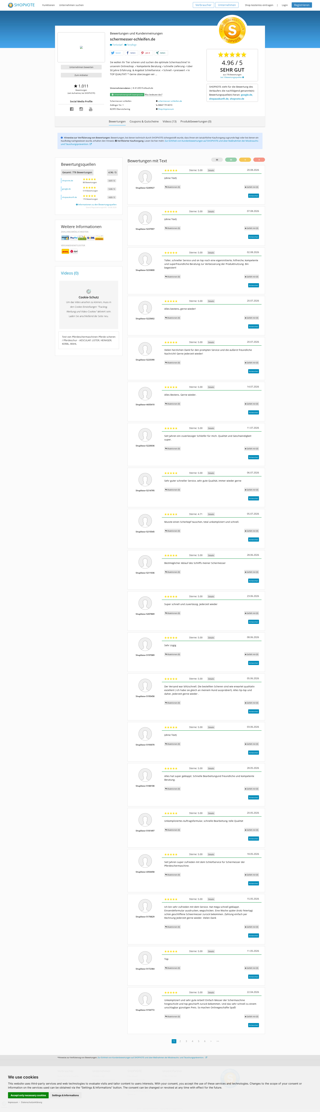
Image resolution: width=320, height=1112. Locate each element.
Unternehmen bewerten (81, 67)
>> (217, 1041)
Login (285, 5)
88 (217, 159)
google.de (66, 189)
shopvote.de (67, 180)
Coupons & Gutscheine (144, 121)
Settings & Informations (65, 1095)
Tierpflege (131, 44)
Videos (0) (69, 273)
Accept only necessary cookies (28, 1095)
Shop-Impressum (166, 109)
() (252, 187)
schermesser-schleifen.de (170, 101)
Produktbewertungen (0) (195, 121)
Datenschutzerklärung (31, 1102)
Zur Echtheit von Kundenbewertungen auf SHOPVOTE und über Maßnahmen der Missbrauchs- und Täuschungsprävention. (151, 1057)
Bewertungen (117, 121)
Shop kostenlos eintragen (259, 5)
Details (211, 170)
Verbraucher (204, 5)
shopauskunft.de (69, 197)
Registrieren (302, 5)
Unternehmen (227, 5)
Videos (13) (169, 121)
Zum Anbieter (81, 75)
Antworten (253, 195)
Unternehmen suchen (71, 5)
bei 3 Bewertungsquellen (231, 77)
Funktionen (48, 5)
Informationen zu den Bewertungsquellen (97, 204)
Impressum (13, 1102)
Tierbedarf (117, 44)
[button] (116, 52)
